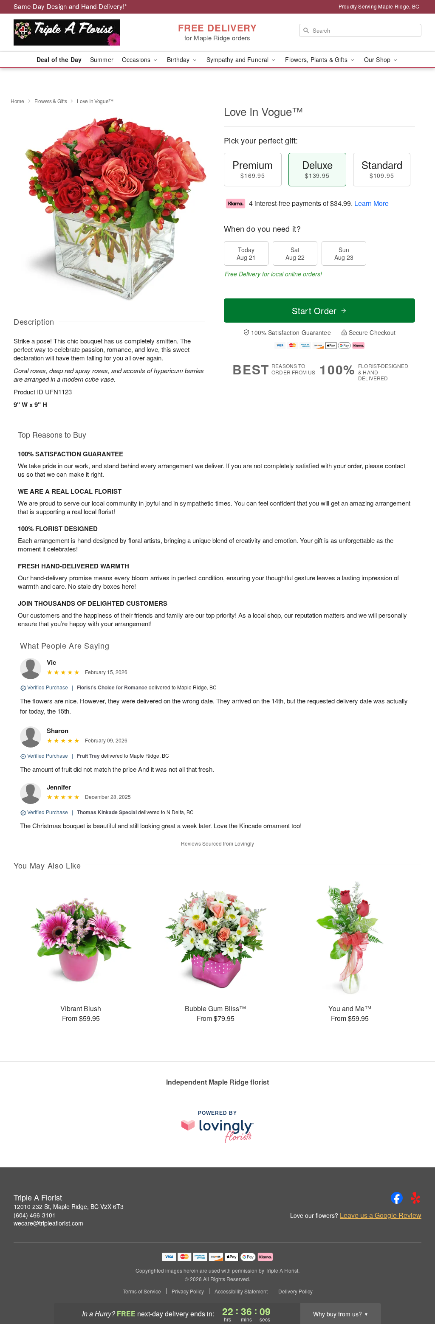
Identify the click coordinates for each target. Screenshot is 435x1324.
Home (17, 100)
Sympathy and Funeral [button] (238, 59)
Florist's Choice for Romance (112, 687)
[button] (412, 1288)
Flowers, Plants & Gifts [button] (317, 59)
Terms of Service (142, 1291)
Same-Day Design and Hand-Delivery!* (70, 6)
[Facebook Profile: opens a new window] (397, 1198)
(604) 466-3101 (35, 1215)
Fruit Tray (88, 755)
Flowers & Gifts (50, 100)
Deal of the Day (59, 59)
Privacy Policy (188, 1291)
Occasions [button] (137, 59)
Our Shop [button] (378, 59)
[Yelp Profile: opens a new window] (415, 1198)
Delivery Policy (295, 1291)
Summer (101, 59)
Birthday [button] (179, 59)
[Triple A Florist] (75, 33)
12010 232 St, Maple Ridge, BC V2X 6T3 (69, 1206)
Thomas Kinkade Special (107, 812)
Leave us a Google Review (380, 1215)
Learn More (371, 203)
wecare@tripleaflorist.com (48, 1223)
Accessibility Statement (241, 1291)
